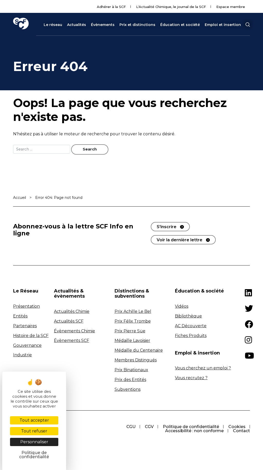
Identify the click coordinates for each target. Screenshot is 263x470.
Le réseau (53, 24)
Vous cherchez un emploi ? (203, 368)
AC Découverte (190, 325)
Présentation (26, 306)
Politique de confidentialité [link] (34, 454)
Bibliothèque (188, 316)
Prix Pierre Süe (130, 331)
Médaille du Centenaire (139, 350)
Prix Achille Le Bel (133, 311)
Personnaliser (34, 441)
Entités (20, 316)
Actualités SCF (68, 321)
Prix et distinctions (137, 24)
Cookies (237, 426)
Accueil (19, 197)
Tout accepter (34, 420)
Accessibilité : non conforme (194, 430)
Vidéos (181, 306)
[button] (247, 24)
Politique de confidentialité (191, 426)
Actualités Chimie (71, 311)
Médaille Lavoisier (132, 340)
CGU (131, 426)
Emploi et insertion (223, 24)
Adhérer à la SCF (111, 7)
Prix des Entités (130, 379)
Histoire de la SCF (31, 335)
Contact (241, 430)
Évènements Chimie (74, 331)
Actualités (76, 24)
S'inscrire (166, 226)
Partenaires (25, 325)
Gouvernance (27, 345)
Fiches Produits (190, 335)
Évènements (103, 24)
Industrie (22, 354)
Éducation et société (180, 24)
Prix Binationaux (131, 369)
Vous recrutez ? (191, 377)
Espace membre (230, 7)
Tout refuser (34, 431)
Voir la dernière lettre (179, 239)
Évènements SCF (71, 340)
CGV (149, 426)
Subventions (127, 389)
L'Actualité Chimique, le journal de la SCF (171, 7)
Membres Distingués (136, 360)
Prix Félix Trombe (133, 321)
